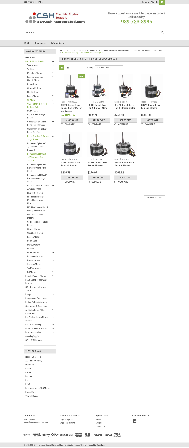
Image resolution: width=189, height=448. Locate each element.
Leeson (28, 376)
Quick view (72, 97)
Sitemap (55, 445)
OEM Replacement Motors (35, 216)
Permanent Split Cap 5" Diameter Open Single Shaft (37, 178)
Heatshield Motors (35, 193)
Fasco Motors (33, 96)
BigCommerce (74, 445)
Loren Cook (32, 240)
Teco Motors (32, 65)
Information (57, 43)
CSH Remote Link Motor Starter (35, 289)
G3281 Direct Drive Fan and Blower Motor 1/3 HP (70, 165)
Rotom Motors (33, 260)
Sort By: (90, 67)
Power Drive (30, 392)
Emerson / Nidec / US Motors (37, 388)
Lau (26, 380)
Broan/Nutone (33, 84)
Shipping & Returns (67, 423)
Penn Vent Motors (35, 256)
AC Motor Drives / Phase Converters (36, 312)
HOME (26, 43)
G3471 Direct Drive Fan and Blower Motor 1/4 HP (97, 165)
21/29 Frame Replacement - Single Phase (36, 114)
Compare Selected (154, 198)
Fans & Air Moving (33, 324)
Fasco (28, 368)
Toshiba (30, 69)
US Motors (31, 272)
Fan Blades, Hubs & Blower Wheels (36, 319)
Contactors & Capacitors (36, 306)
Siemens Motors (34, 264)
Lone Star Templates (97, 445)
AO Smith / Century (33, 360)
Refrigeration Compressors (37, 298)
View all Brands (31, 396)
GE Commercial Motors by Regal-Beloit (37, 106)
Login (145, 2)
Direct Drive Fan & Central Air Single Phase (38, 187)
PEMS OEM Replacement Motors (36, 282)
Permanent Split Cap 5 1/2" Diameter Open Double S (36, 146)
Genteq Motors (33, 229)
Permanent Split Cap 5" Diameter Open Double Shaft (37, 168)
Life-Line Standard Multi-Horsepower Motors (37, 209)
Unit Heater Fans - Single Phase (37, 224)
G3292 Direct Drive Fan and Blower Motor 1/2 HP (151, 108)
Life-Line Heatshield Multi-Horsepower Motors (35, 200)
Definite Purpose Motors (35, 276)
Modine (30, 248)
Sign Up (154, 2)
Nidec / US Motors (33, 357)
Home (61, 50)
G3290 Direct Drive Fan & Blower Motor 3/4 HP (71, 108)
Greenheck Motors (35, 233)
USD (40, 2)
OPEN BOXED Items (33, 340)
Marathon (29, 364)
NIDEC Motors (33, 252)
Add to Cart (72, 120)
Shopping (39, 43)
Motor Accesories (33, 332)
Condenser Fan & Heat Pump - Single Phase (37, 123)
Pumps (28, 294)
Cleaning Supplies (32, 336)
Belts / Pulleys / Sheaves (36, 302)
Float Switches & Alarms (36, 328)
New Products (31, 57)
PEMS (27, 384)
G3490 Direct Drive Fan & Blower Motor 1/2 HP (98, 108)
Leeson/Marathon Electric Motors (35, 79)
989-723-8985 (136, 22)
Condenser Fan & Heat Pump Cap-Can (37, 131)
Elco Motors (32, 92)
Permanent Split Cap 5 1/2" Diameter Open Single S (36, 157)
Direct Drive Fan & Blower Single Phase (38, 138)
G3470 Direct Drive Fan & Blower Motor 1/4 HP (124, 108)
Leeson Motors (33, 237)
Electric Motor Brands (34, 61)
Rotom (28, 372)
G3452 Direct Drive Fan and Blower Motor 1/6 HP (124, 165)
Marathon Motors (34, 73)
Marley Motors (33, 244)
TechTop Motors (34, 268)
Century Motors (34, 88)
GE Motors (31, 100)
